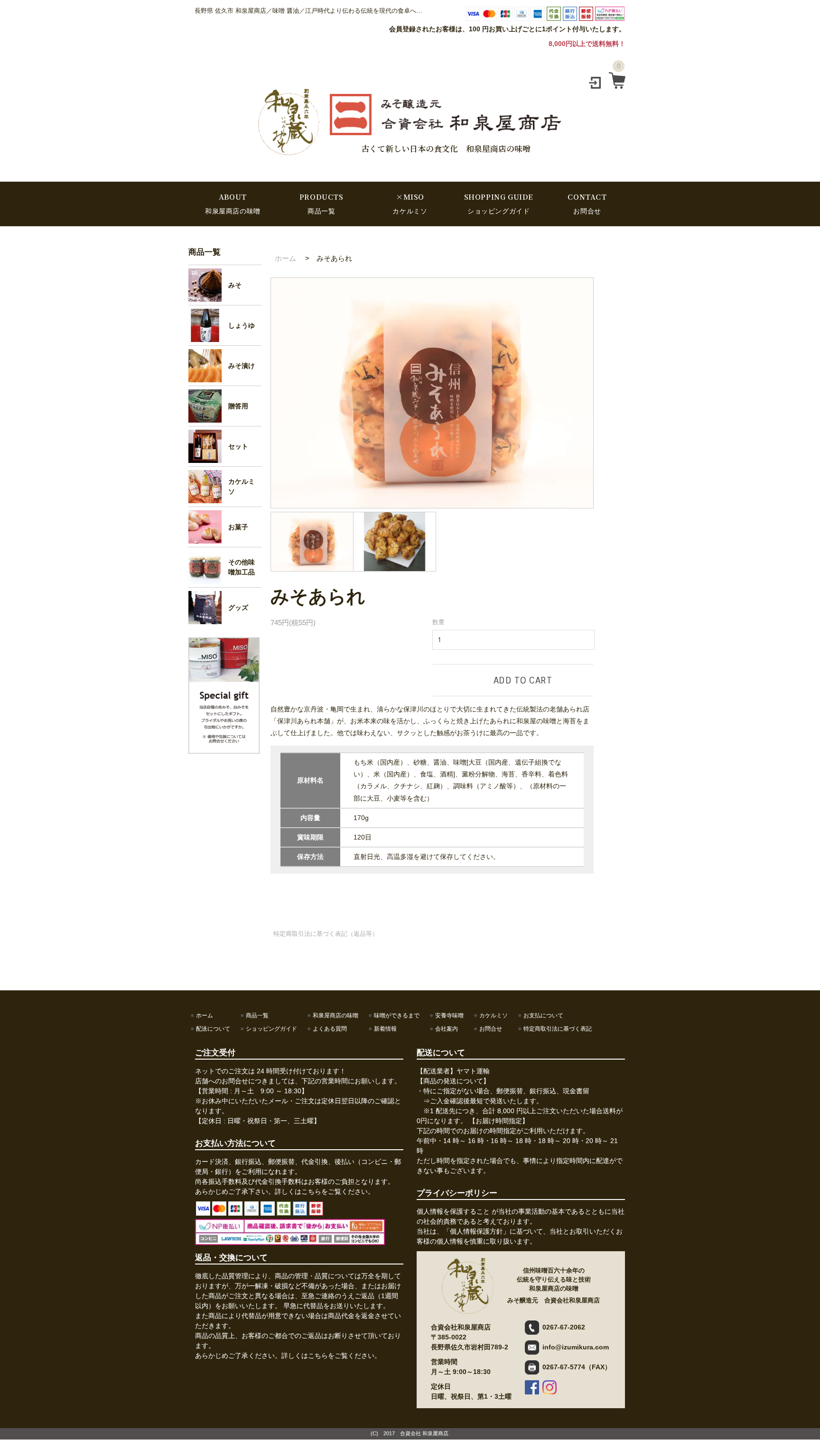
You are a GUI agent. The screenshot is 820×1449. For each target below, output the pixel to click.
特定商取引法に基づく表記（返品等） (325, 933)
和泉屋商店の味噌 (335, 1015)
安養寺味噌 (449, 1015)
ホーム (285, 258)
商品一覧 (204, 252)
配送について (213, 1028)
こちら (311, 1191)
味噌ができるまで (396, 1015)
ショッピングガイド (271, 1028)
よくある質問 (330, 1028)
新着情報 (385, 1028)
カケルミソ (493, 1015)
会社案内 (446, 1028)
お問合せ (490, 1028)
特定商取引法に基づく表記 (557, 1028)
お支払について (543, 1015)
